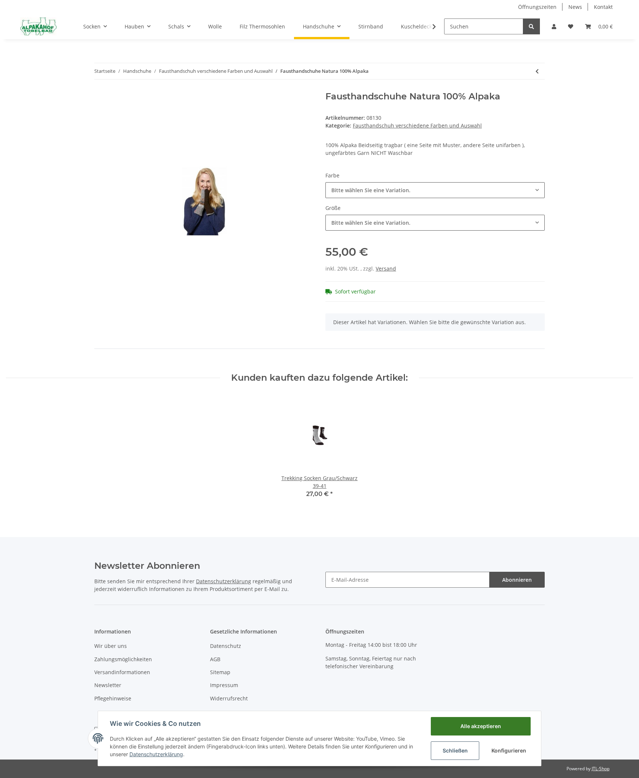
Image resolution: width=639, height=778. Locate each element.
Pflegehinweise (112, 698)
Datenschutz (225, 645)
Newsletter (107, 685)
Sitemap (220, 672)
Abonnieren (517, 579)
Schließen (455, 750)
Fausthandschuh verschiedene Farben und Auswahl (417, 125)
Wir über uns (110, 645)
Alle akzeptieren (480, 726)
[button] (554, 26)
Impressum (224, 685)
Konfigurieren (508, 750)
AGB (215, 659)
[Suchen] (531, 26)
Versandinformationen (122, 672)
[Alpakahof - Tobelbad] (38, 26)
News (575, 6)
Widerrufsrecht (229, 698)
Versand (386, 268)
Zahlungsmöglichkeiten (123, 659)
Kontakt (603, 6)
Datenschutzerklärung (223, 581)
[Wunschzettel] (570, 26)
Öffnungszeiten (537, 6)
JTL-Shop (600, 768)
